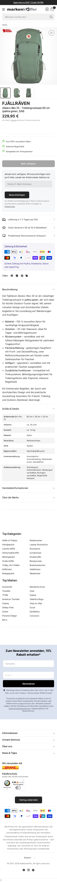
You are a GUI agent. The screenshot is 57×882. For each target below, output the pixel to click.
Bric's (4, 620)
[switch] (18, 787)
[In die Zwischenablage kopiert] (26, 276)
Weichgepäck (8, 557)
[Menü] (3, 9)
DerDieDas (35, 611)
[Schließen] (1, 880)
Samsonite (7, 587)
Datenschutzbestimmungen (20, 708)
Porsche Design (9, 615)
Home (4, 25)
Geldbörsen (35, 569)
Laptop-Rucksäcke (39, 544)
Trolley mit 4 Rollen (11, 565)
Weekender (35, 573)
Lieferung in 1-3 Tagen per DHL (23, 219)
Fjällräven (16, 103)
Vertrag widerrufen (28, 800)
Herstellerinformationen (15, 488)
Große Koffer (8, 561)
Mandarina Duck (37, 587)
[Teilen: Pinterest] (22, 276)
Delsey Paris (8, 607)
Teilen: (5, 276)
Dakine (33, 595)
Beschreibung (9, 289)
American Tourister (11, 599)
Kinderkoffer (35, 557)
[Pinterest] (33, 870)
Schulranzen (35, 553)
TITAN (5, 595)
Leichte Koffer (8, 548)
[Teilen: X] (17, 276)
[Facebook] (23, 870)
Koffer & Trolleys (9, 540)
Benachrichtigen (17, 195)
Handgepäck (8, 544)
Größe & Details (10, 408)
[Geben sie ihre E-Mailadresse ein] (28, 683)
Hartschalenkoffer (10, 553)
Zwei (32, 591)
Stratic (5, 611)
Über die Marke (10, 497)
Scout (32, 607)
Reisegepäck (8, 573)
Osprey (5, 603)
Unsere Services (11, 739)
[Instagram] (28, 870)
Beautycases (36, 561)
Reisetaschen (36, 540)
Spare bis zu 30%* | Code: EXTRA (28, 2)
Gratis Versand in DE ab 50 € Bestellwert (27, 227)
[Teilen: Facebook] (12, 276)
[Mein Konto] (47, 9)
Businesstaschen (37, 565)
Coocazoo (34, 615)
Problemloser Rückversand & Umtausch (27, 235)
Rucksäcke (35, 548)
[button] (47, 103)
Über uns (7, 746)
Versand (14, 120)
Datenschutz (10, 206)
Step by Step (36, 603)
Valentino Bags (36, 599)
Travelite (6, 591)
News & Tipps (9, 752)
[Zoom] (51, 33)
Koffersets (7, 569)
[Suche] (51, 17)
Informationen (10, 733)
